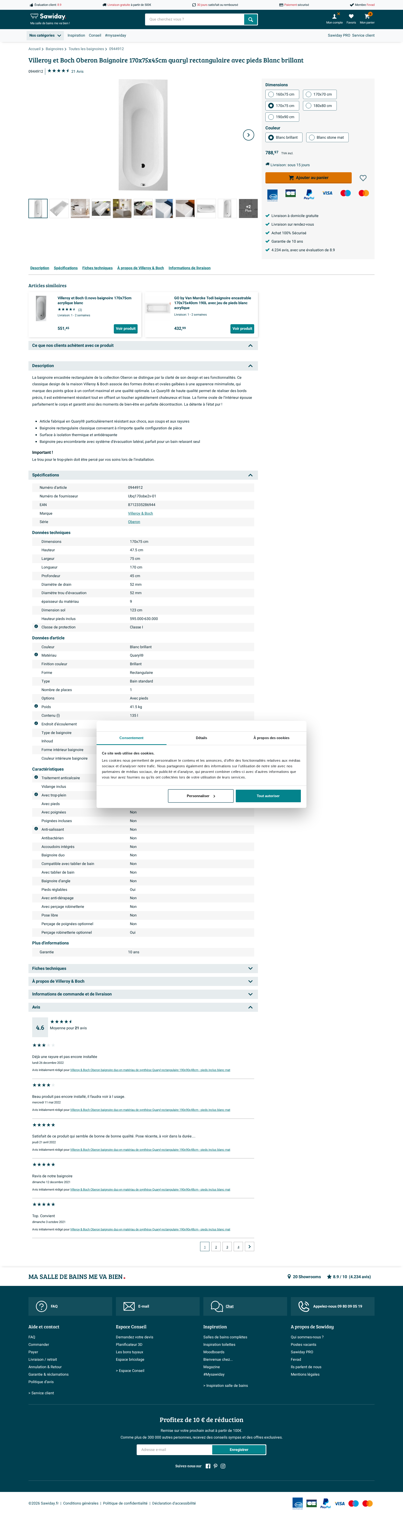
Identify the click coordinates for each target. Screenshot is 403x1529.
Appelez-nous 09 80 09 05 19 (337, 1306)
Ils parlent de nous (306, 1367)
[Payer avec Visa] (327, 192)
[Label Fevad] (272, 195)
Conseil (95, 35)
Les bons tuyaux (129, 1352)
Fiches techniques (97, 268)
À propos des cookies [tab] (271, 738)
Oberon (134, 522)
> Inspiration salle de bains (225, 1385)
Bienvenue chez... (218, 1359)
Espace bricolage (130, 1359)
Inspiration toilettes (219, 1344)
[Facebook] (208, 1466)
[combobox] (195, 19)
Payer (33, 1352)
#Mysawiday (214, 1374)
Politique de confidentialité (125, 1503)
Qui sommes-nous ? (307, 1337)
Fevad (296, 1359)
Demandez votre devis (134, 1337)
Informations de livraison (190, 268)
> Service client (41, 1393)
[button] (363, 178)
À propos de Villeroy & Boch (140, 268)
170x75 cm (285, 106)
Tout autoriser (268, 796)
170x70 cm (322, 94)
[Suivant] (248, 135)
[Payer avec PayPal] (309, 194)
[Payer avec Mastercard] (364, 192)
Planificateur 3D (129, 1344)
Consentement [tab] (131, 738)
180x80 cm (322, 106)
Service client (363, 35)
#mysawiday (115, 35)
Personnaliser (198, 796)
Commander (38, 1344)
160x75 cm (285, 94)
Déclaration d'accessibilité (174, 1503)
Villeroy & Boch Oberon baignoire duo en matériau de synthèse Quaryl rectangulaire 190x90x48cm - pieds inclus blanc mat (150, 1070)
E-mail (143, 1306)
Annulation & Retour (45, 1367)
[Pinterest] (215, 1466)
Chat (229, 1306)
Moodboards (213, 1352)
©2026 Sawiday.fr (43, 1503)
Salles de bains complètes (225, 1337)
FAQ (54, 1306)
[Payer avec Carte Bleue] (290, 193)
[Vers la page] (249, 1246)
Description (39, 268)
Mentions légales (305, 1374)
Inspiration (76, 35)
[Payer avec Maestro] (345, 192)
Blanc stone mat (330, 137)
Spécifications (66, 268)
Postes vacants (303, 1344)
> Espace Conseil (130, 1371)
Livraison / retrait (42, 1359)
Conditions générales (80, 1503)
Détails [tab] (201, 738)
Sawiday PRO (339, 35)
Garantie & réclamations (48, 1374)
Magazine (211, 1367)
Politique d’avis (41, 1382)
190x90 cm (285, 117)
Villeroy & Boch (140, 513)
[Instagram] (223, 1466)
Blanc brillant (287, 137)
